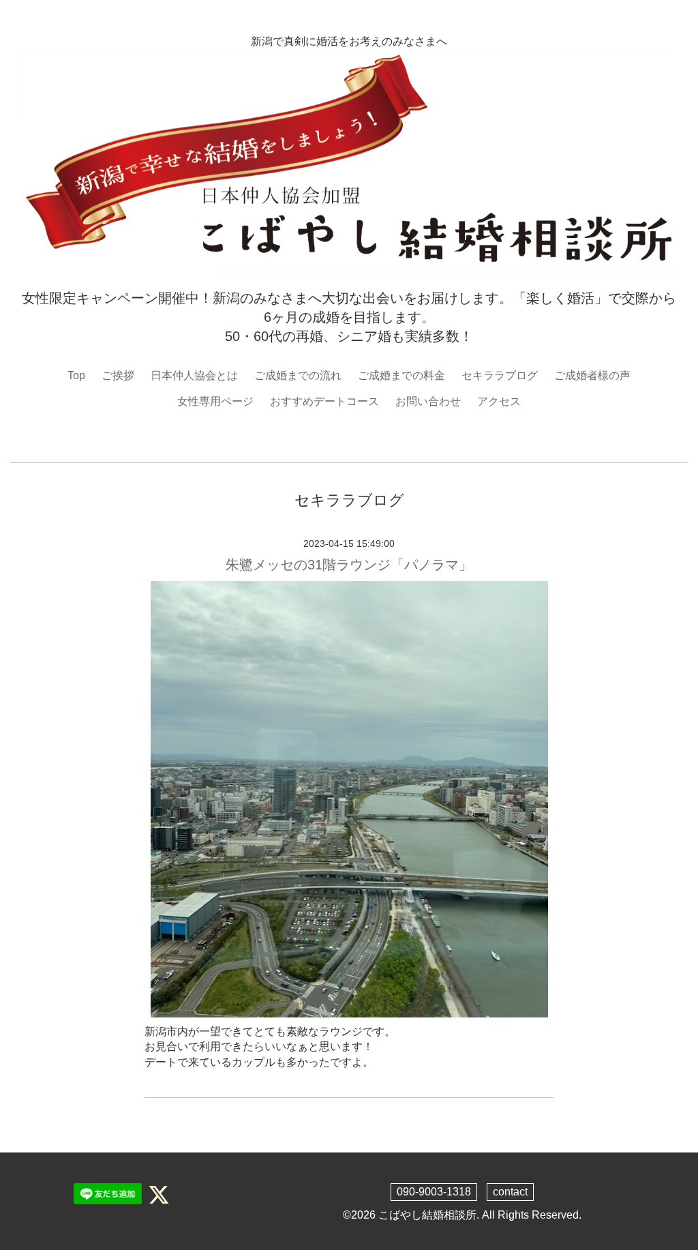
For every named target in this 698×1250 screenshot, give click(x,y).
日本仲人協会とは (194, 375)
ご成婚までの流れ (298, 375)
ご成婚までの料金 (401, 375)
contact (510, 1191)
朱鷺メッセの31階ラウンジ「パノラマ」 (349, 564)
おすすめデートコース (324, 401)
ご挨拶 (118, 375)
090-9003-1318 (434, 1191)
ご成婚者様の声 (592, 375)
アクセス (499, 401)
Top (76, 375)
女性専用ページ (215, 401)
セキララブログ (499, 375)
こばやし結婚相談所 (427, 1215)
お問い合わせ (428, 401)
